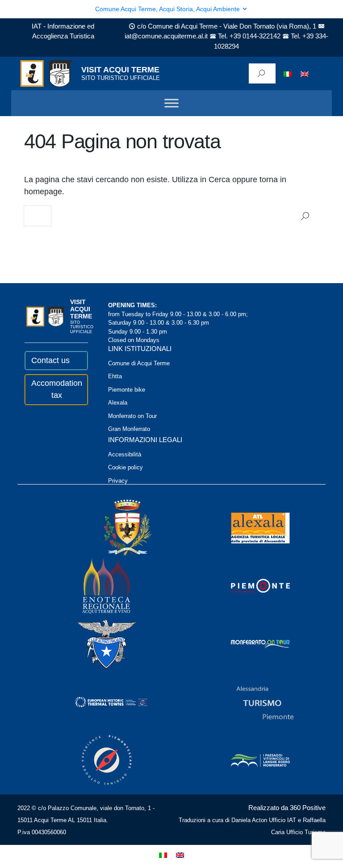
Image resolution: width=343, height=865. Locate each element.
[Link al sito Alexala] (248, 527)
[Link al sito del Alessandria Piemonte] (253, 701)
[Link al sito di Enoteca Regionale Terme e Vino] (94, 585)
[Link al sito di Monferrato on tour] (248, 643)
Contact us (50, 360)
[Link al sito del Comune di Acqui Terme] (115, 527)
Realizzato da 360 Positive (287, 807)
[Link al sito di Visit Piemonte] (248, 585)
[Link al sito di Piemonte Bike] (94, 759)
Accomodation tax (56, 389)
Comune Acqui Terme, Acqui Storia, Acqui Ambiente (168, 9)
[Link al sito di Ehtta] (99, 701)
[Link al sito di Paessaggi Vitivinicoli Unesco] (248, 759)
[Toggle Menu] (171, 103)
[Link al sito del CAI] (94, 643)
